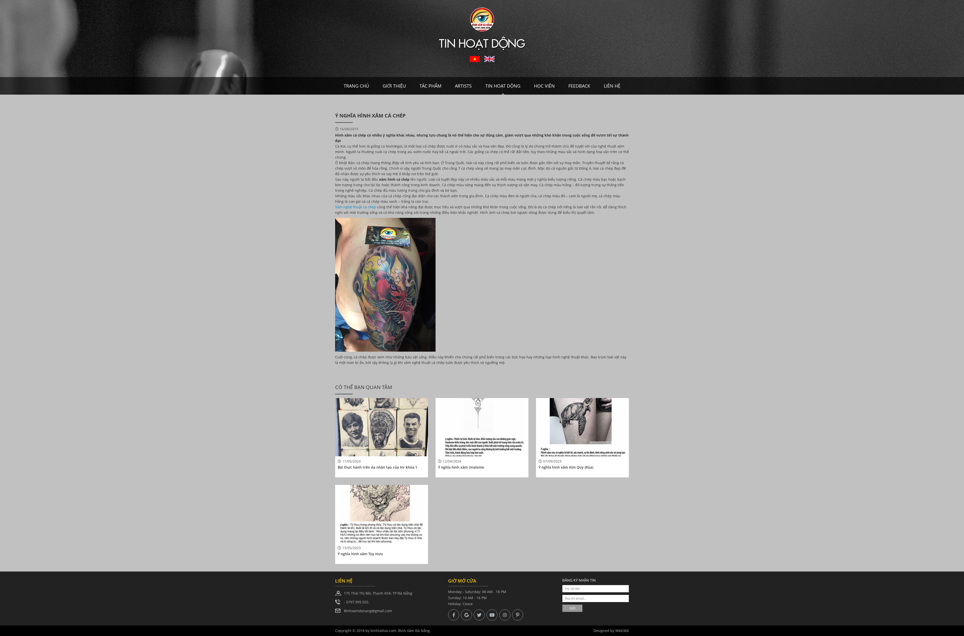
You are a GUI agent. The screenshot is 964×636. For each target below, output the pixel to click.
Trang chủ (356, 86)
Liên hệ (612, 86)
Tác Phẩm (430, 86)
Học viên (544, 86)
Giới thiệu (394, 86)
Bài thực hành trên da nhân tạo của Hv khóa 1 (377, 467)
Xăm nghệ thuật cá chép (355, 207)
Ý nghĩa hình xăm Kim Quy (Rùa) (565, 467)
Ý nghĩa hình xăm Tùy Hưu (360, 553)
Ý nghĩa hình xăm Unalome (461, 467)
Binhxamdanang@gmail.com (368, 610)
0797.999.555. (357, 602)
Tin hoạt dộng (502, 86)
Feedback (579, 86)
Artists (463, 86)
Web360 (622, 630)
